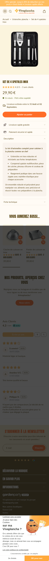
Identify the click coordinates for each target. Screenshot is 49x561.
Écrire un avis (18, 334)
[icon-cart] (43, 11)
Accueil (6, 19)
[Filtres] (37, 334)
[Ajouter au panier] (20, 242)
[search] (10, 11)
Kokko (5, 512)
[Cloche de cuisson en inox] (13, 235)
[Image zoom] (24, 50)
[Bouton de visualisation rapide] (20, 237)
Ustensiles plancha (20, 19)
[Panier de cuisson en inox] (36, 235)
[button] (9, 87)
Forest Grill (7, 509)
